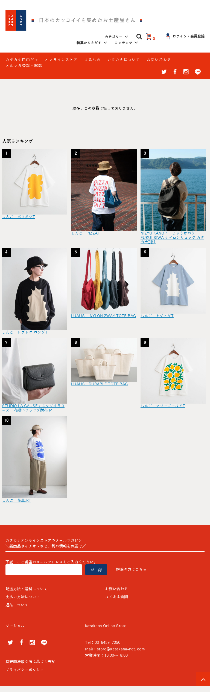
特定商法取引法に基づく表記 (30, 662)
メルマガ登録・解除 (23, 66)
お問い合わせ (159, 60)
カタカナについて (123, 60)
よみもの (92, 60)
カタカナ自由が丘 (21, 60)
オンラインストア (61, 60)
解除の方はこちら (131, 569)
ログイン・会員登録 (189, 36)
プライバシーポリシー (24, 670)
